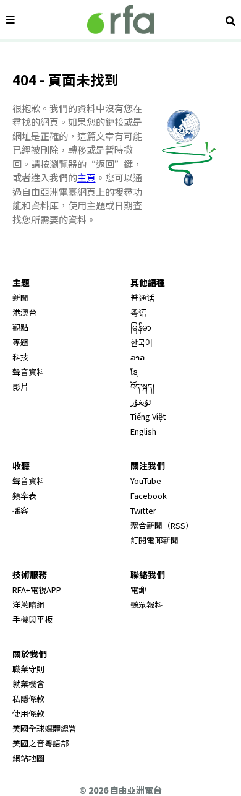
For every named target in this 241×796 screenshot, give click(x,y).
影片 (20, 386)
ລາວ (137, 357)
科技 (20, 357)
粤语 (138, 312)
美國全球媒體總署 (44, 728)
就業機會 (28, 684)
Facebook (148, 495)
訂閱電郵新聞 (154, 540)
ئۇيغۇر (140, 401)
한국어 (141, 342)
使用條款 (28, 713)
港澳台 (24, 312)
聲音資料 (28, 372)
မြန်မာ (140, 327)
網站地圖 (28, 758)
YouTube (145, 481)
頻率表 (24, 495)
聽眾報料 (146, 604)
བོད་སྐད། (142, 386)
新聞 (20, 297)
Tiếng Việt (148, 416)
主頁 (86, 177)
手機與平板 (32, 619)
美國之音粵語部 (40, 743)
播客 (20, 510)
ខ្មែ (134, 372)
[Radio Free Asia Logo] (120, 19)
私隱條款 (28, 698)
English (143, 431)
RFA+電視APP (36, 589)
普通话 (142, 297)
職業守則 (28, 669)
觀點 (20, 327)
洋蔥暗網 (28, 604)
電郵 (138, 589)
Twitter (143, 510)
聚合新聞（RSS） (161, 525)
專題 (20, 342)
